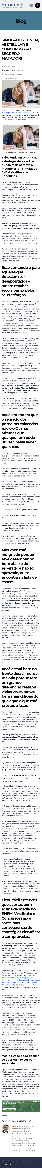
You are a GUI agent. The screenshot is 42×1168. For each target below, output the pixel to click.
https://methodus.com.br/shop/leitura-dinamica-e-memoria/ (17, 978)
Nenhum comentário (9, 78)
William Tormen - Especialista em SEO (17, 1161)
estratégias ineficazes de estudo (16, 112)
